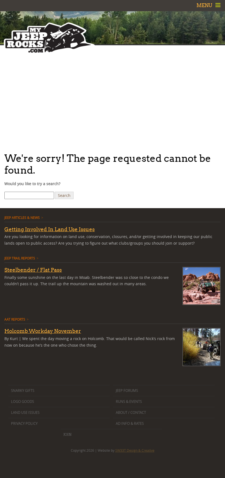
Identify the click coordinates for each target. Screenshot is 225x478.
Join (67, 434)
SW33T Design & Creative (134, 450)
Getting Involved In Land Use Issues (49, 229)
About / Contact (131, 412)
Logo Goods (22, 401)
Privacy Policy (24, 423)
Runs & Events (129, 401)
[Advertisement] (112, 97)
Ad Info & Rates (130, 423)
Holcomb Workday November (42, 331)
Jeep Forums (127, 390)
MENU (204, 5)
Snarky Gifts (22, 390)
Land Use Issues (25, 412)
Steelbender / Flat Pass (33, 270)
